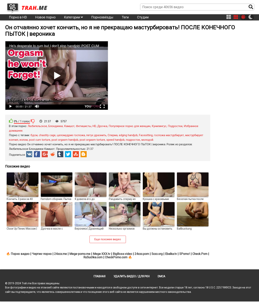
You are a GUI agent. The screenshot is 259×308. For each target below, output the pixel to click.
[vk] (29, 154)
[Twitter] (68, 154)
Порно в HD (18, 17)
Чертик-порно (42, 254)
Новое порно (45, 17)
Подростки (175, 126)
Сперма (113, 135)
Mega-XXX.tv (101, 254)
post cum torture (39, 139)
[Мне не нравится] (33, 121)
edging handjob (128, 135)
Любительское (37, 126)
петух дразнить (96, 135)
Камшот (69, 126)
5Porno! (184, 254)
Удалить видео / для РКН (132, 276)
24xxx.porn (142, 254)
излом (24, 139)
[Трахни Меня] (29, 7)
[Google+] (45, 154)
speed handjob (115, 139)
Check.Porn (199, 254)
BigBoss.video (122, 254)
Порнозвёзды (102, 17)
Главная (99, 276)
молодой (147, 139)
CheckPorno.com (116, 257)
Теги (125, 17)
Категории (72, 17)
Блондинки (55, 126)
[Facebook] (37, 154)
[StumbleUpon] (76, 154)
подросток (133, 139)
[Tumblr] (60, 154)
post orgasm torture (92, 139)
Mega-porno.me (79, 254)
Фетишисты (83, 126)
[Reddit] (52, 154)
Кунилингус (159, 126)
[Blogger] (84, 154)
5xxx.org (157, 254)
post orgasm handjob (65, 139)
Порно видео (20, 254)
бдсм (34, 135)
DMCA (161, 276)
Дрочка (102, 126)
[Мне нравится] (11, 120)
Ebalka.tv (171, 254)
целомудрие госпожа (71, 135)
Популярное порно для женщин (129, 126)
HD (94, 126)
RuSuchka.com (93, 257)
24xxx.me (60, 254)
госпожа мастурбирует (169, 135)
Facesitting (146, 135)
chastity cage (47, 135)
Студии (143, 17)
